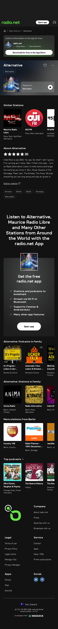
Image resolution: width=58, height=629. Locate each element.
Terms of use (11, 543)
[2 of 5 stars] (10, 154)
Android (8, 591)
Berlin (18, 192)
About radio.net (41, 512)
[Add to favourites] (45, 65)
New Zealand (31, 605)
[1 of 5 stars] (5, 154)
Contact (37, 543)
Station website (11, 184)
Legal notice (10, 554)
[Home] (5, 31)
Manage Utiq (10, 560)
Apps (36, 549)
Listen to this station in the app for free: (24, 38)
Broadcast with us (42, 528)
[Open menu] (54, 22)
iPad (7, 585)
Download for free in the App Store (29, 53)
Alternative (9, 72)
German (8, 192)
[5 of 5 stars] (22, 154)
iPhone (8, 580)
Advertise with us (42, 523)
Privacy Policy (11, 549)
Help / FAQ (39, 554)
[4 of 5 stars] (18, 154)
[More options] (52, 65)
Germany (39, 192)
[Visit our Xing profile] (42, 579)
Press (36, 518)
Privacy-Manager (12, 565)
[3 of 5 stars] (14, 154)
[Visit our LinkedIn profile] (36, 579)
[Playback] (50, 87)
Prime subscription (42, 560)
